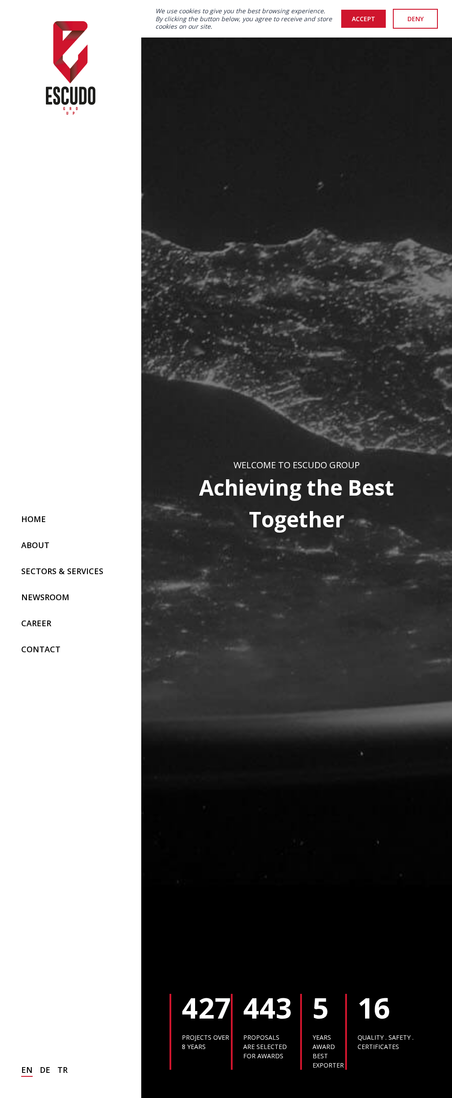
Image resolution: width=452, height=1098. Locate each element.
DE (45, 1069)
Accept (363, 19)
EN (27, 1069)
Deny (415, 19)
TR (62, 1069)
